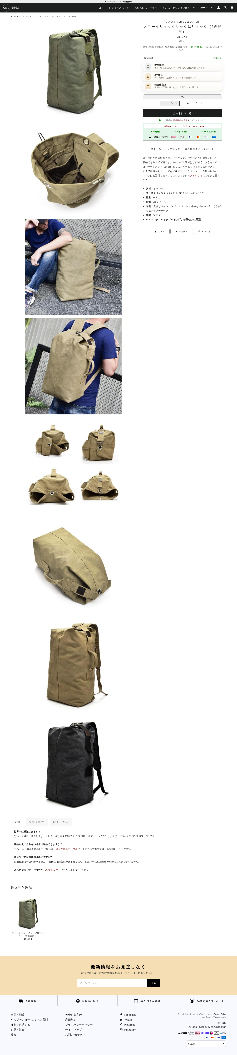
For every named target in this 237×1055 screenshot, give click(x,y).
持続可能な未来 (180, 120)
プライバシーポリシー (79, 1024)
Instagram (129, 1029)
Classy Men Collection (212, 1026)
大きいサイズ (197, 175)
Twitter (127, 1019)
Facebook (129, 1014)
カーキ (186, 103)
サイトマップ (73, 1029)
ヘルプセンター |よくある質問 (29, 1019)
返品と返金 (18, 1029)
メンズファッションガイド (178, 7)
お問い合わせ (73, 1034)
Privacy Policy (220, 1014)
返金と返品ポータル (67, 849)
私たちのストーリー (146, 7)
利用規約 (70, 1019)
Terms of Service (213, 1017)
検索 (13, 1034)
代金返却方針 (73, 1014)
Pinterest (129, 1024)
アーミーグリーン (170, 103)
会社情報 (221, 1023)
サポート (206, 7)
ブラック (198, 103)
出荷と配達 (18, 1014)
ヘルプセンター (52, 870)
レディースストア (119, 7)
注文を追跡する (20, 1024)
